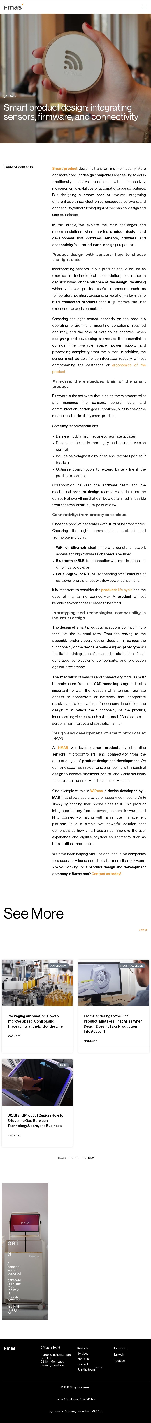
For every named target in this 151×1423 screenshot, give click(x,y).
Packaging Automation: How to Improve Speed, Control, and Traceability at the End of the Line (35, 1021)
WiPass (96, 791)
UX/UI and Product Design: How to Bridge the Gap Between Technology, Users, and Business (35, 1121)
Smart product (65, 169)
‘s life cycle (117, 590)
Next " (91, 1158)
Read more (13, 1036)
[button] (144, 7)
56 (84, 1158)
